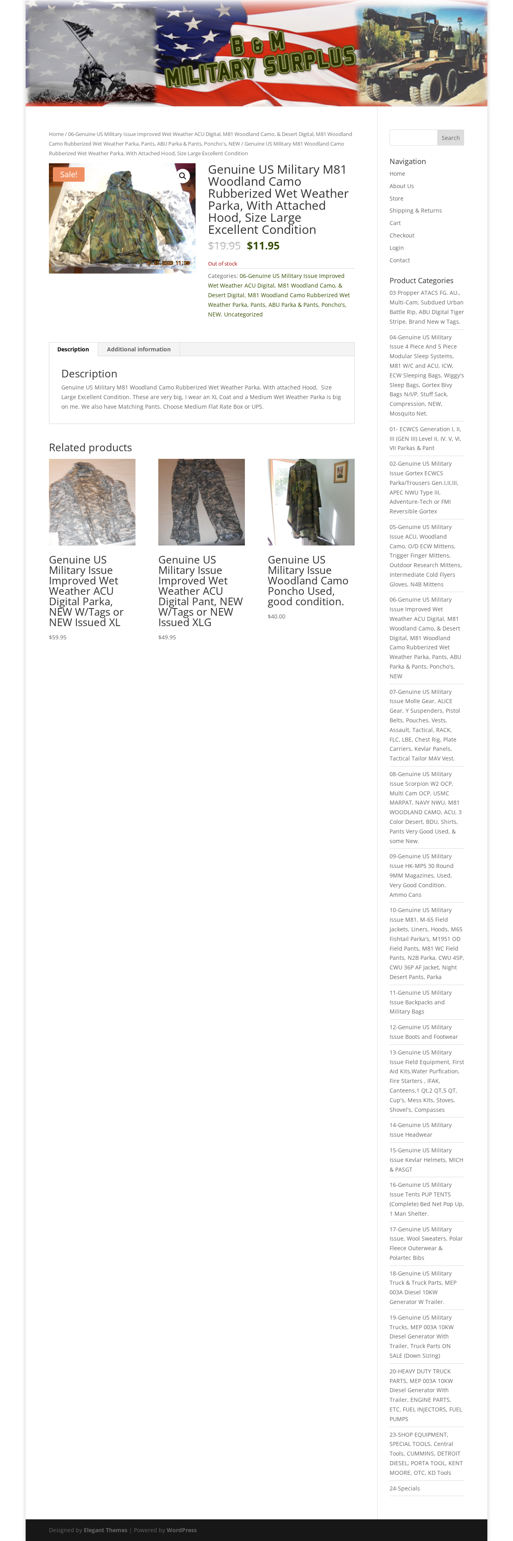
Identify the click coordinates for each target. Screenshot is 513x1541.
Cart (395, 223)
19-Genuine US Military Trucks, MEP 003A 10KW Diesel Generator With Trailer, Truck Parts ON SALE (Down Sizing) (422, 1336)
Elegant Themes (105, 1530)
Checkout (402, 235)
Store (397, 198)
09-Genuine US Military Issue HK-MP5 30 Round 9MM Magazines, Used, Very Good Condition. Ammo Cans (422, 875)
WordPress (182, 1530)
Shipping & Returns (416, 210)
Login (397, 247)
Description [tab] (73, 349)
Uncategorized (243, 314)
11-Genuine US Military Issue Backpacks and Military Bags (421, 1002)
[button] (183, 176)
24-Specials (405, 1488)
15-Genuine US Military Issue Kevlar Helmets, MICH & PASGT (426, 1159)
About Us (402, 186)
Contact (400, 260)
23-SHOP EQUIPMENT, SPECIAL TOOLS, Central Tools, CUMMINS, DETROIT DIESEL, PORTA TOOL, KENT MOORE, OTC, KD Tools (426, 1453)
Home (56, 134)
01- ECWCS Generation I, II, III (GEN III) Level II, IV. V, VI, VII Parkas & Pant (425, 438)
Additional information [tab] (139, 349)
